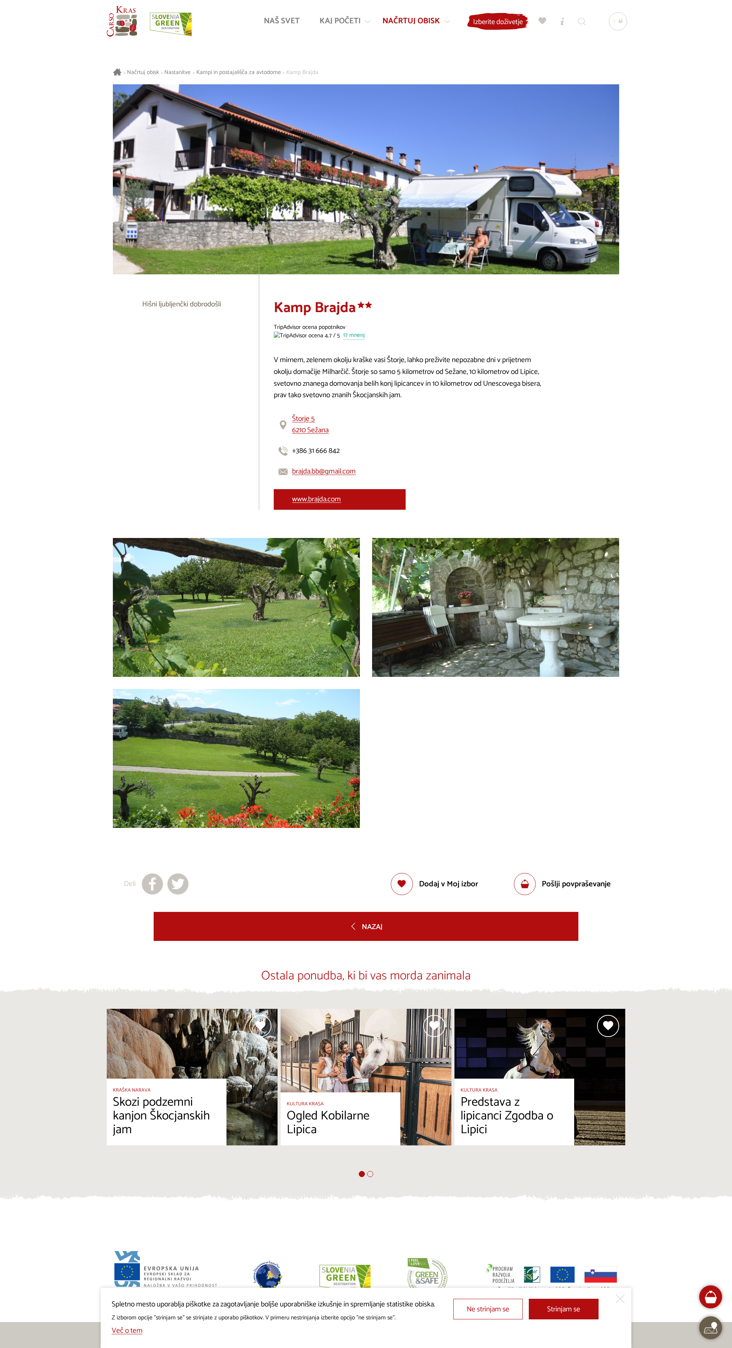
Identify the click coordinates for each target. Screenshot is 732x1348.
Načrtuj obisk (143, 72)
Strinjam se (563, 1309)
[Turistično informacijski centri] (562, 21)
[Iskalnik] (582, 21)
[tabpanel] (192, 1090)
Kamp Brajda (302, 72)
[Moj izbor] (543, 21)
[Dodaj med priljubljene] (260, 1026)
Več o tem (127, 1331)
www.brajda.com (316, 499)
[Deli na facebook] (152, 884)
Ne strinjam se (488, 1309)
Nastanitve (177, 72)
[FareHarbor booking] (711, 1297)
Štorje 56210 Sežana (310, 424)
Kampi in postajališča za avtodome (238, 72)
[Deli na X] (178, 884)
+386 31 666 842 (316, 451)
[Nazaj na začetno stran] (122, 21)
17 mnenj (354, 335)
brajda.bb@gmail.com (324, 471)
